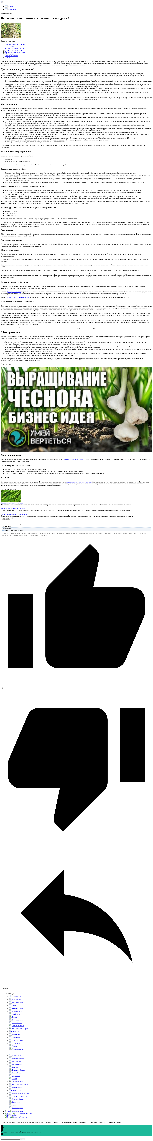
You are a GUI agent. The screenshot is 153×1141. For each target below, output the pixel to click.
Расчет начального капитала (15, 52)
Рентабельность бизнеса (13, 50)
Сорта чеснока (10, 46)
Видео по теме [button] (6, 364)
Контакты (23, 1117)
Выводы (8, 57)
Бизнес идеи (27, 1113)
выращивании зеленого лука (74, 459)
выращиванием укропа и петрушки (79, 482)
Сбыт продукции (11, 54)
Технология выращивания (14, 48)
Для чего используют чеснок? (15, 44)
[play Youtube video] (76, 409)
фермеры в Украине (14, 292)
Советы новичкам (11, 56)
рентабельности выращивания (18, 297)
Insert (22, 1139)
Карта (16, 1115)
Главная (20, 1111)
